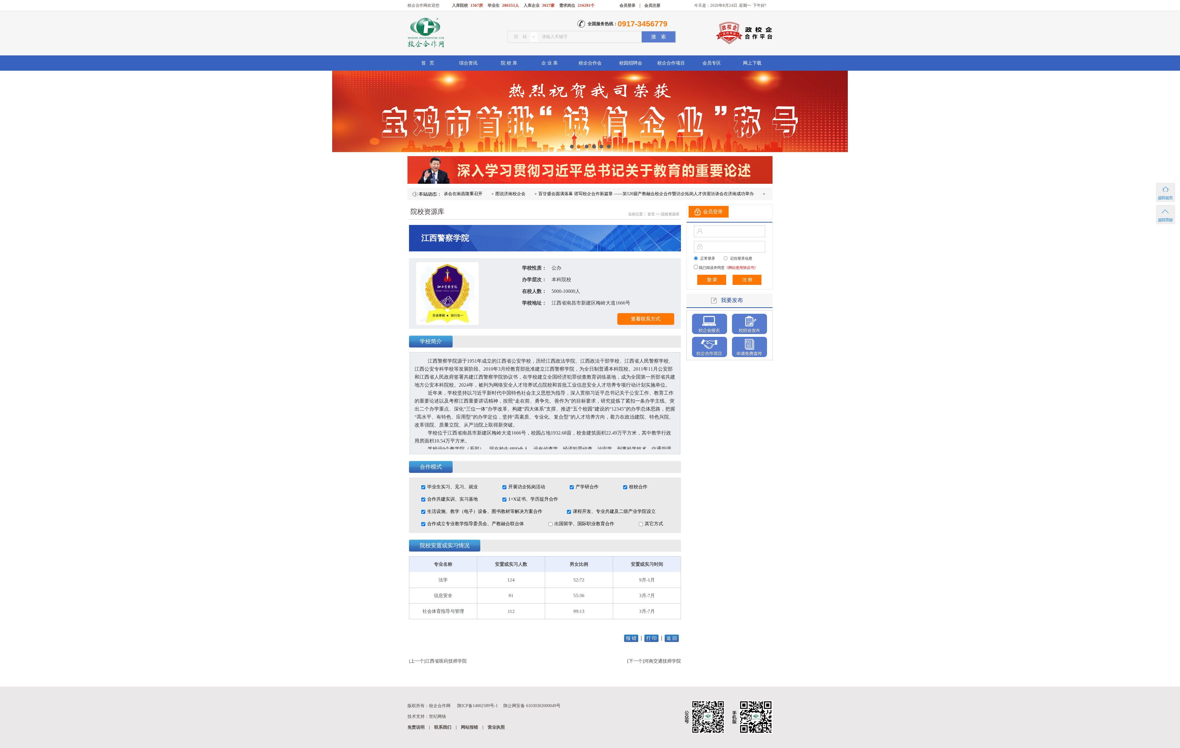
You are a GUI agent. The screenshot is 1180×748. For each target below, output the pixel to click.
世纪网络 (437, 716)
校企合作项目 (671, 63)
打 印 (651, 638)
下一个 (636, 661)
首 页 (427, 63)
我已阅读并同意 (728, 268)
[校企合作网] (425, 33)
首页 (651, 214)
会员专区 (711, 63)
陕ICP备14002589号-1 (477, 705)
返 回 (672, 638)
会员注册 (652, 5)
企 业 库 (549, 63)
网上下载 (752, 63)
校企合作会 (590, 63)
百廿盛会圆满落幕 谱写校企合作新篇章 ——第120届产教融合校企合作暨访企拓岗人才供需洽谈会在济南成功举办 (617, 193)
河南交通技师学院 (662, 661)
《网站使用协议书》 (741, 268)
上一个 (417, 661)
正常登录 (707, 258)
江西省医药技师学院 (446, 661)
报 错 (631, 638)
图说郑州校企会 (753, 193)
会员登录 (627, 5)
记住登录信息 (741, 258)
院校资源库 (670, 214)
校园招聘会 (630, 63)
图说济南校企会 (481, 193)
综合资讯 (468, 63)
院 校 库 (509, 63)
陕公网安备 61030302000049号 (531, 705)
